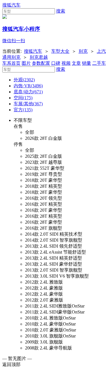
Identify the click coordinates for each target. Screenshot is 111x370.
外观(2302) (24, 79)
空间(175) (23, 97)
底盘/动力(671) (28, 91)
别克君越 (39, 57)
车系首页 (11, 63)
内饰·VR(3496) (28, 85)
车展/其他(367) (28, 103)
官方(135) (23, 109)
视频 (66, 63)
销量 (86, 63)
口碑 (55, 63)
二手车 (99, 63)
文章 (76, 63)
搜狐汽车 (11, 5)
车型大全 (60, 51)
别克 (83, 51)
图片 (26, 63)
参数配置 (41, 63)
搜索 (60, 11)
